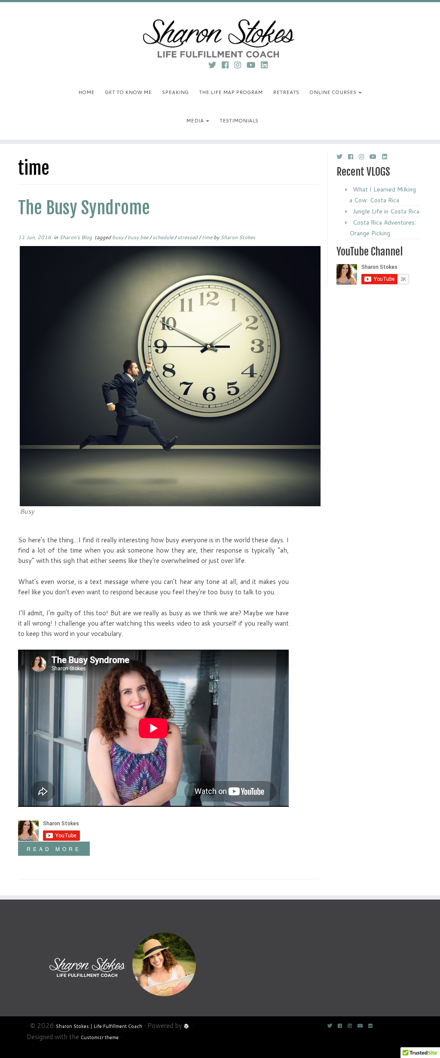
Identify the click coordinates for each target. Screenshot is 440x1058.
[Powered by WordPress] (187, 1025)
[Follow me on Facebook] (228, 64)
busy (118, 237)
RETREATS (286, 92)
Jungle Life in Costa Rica (386, 211)
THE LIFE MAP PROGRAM (231, 92)
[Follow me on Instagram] (240, 64)
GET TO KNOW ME (128, 92)
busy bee (139, 237)
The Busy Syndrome (84, 208)
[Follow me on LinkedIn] (267, 64)
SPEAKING (175, 92)
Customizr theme (100, 1037)
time (208, 237)
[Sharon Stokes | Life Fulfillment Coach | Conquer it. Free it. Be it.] (220, 27)
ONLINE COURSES (333, 92)
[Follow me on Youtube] (254, 64)
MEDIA (195, 120)
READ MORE (54, 848)
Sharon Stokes (237, 237)
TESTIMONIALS (239, 120)
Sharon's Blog (76, 237)
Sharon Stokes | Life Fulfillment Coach (99, 1026)
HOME (86, 92)
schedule (163, 237)
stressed (188, 237)
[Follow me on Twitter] (215, 64)
